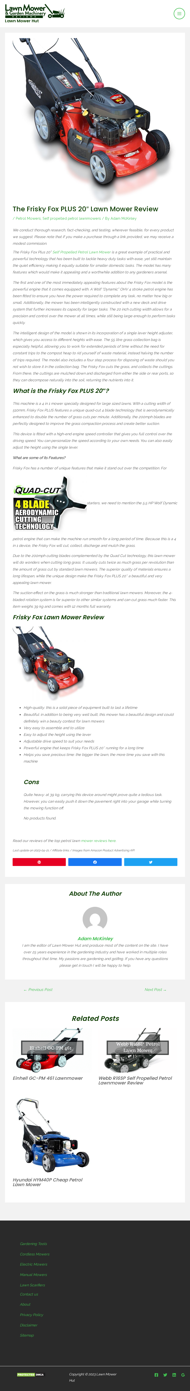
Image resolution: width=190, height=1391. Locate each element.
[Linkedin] (174, 1375)
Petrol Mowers (28, 218)
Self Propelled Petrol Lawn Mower (81, 252)
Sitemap (27, 1335)
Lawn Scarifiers (32, 1285)
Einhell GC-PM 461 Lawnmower (47, 1078)
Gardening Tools (33, 1244)
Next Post (155, 989)
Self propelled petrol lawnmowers (72, 218)
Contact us (29, 1294)
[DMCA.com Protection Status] (31, 1374)
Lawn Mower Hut (22, 21)
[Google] (183, 1375)
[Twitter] (165, 1375)
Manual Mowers (33, 1274)
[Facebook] (156, 1375)
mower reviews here (98, 841)
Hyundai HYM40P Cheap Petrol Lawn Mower (47, 1182)
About (25, 1304)
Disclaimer (28, 1325)
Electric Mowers (33, 1264)
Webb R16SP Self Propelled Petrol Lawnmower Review (135, 1080)
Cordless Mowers (34, 1254)
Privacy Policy (31, 1315)
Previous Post (37, 989)
